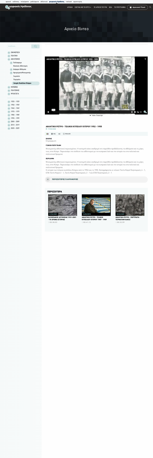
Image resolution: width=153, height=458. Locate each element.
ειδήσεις (16, 2)
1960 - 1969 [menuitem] (15, 108)
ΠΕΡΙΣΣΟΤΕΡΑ (54, 192)
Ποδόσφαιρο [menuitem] (17, 63)
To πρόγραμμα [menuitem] (120, 7)
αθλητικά (44, 2)
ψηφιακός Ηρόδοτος (56, 2)
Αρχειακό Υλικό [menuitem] (139, 7)
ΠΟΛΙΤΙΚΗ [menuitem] (14, 56)
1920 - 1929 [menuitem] (15, 102)
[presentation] (96, 179)
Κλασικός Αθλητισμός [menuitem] (20, 66)
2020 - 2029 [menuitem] (15, 128)
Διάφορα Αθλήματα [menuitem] (19, 69)
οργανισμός (77, 2)
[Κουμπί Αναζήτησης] (35, 46)
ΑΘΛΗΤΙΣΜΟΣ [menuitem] (15, 59)
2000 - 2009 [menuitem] (15, 122)
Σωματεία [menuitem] (16, 76)
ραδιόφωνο (34, 2)
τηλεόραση (25, 2)
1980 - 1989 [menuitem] (15, 115)
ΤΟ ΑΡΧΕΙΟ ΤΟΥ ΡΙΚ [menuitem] (100, 7)
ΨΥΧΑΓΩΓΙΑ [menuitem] (15, 94)
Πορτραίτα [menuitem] (16, 80)
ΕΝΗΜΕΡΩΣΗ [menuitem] (15, 52)
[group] (25, 73)
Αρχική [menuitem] (70, 7)
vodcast (69, 2)
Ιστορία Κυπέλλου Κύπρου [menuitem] (22, 83)
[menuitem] (150, 7)
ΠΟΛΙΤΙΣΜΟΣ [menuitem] (15, 90)
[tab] (96, 179)
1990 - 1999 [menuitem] (15, 118)
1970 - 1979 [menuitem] (15, 112)
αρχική (8, 2)
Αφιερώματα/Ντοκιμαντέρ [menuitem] (21, 73)
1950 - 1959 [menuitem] (15, 105)
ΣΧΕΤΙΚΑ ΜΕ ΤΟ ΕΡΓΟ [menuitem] (82, 7)
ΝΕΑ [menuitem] (110, 7)
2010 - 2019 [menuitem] (15, 125)
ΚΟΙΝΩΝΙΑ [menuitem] (14, 87)
